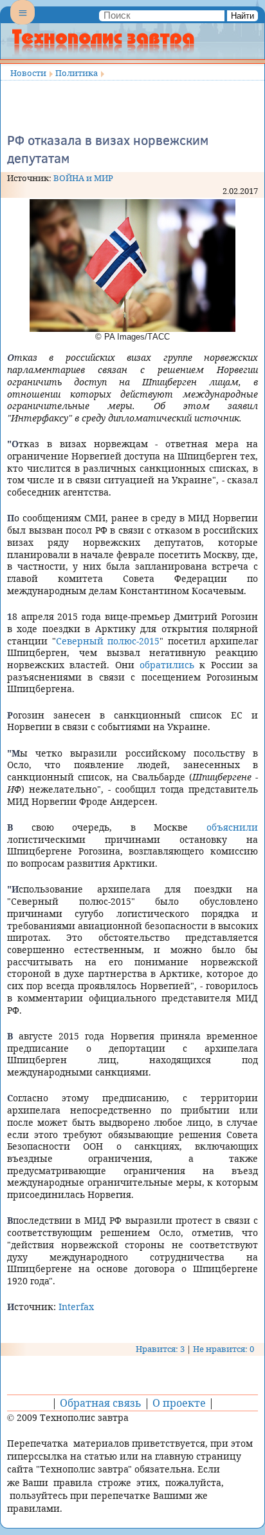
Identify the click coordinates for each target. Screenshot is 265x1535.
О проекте (179, 1403)
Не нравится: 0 (223, 1349)
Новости (28, 73)
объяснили (232, 827)
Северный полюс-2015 (108, 641)
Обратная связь (101, 1403)
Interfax (76, 1306)
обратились (167, 665)
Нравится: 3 (160, 1349)
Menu (22, 23)
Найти (242, 16)
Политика (76, 73)
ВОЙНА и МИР (83, 178)
